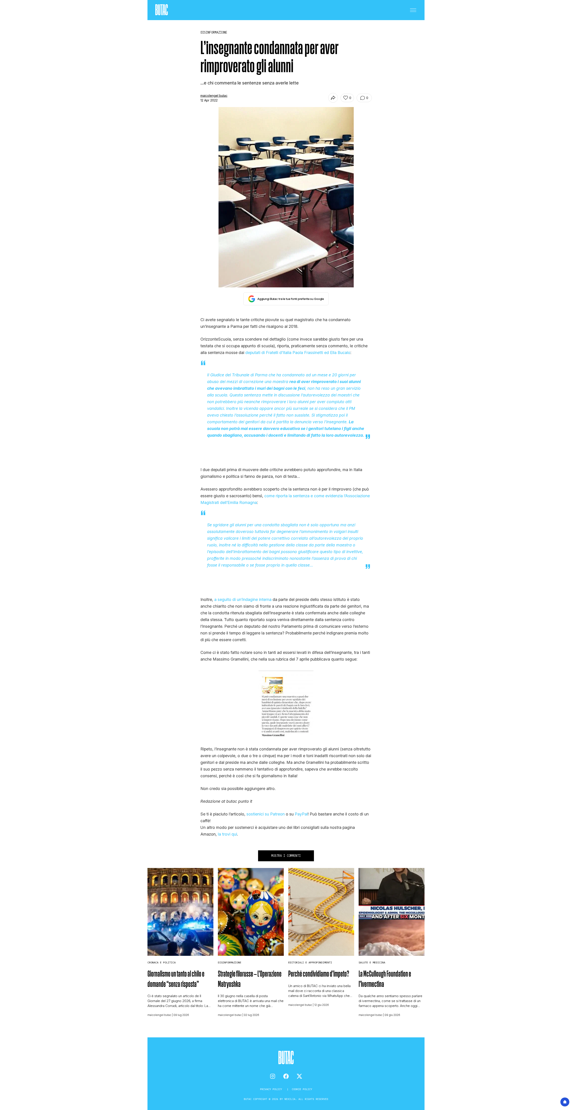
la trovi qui (227, 834)
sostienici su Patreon (265, 814)
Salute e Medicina (372, 962)
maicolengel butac (213, 95)
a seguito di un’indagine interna (242, 599)
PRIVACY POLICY (272, 1089)
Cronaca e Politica (161, 962)
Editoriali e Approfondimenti (310, 962)
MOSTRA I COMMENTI (286, 856)
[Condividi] (333, 98)
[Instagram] (272, 1076)
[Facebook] (286, 1076)
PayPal (301, 814)
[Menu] (413, 10)
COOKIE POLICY (302, 1089)
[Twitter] (299, 1076)
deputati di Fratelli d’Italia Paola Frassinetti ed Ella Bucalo (297, 352)
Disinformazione (229, 962)
